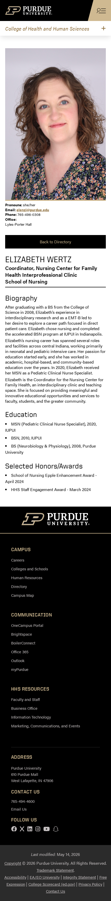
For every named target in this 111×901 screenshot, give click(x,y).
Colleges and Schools (29, 568)
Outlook (18, 660)
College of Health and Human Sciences (47, 28)
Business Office (24, 708)
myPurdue (19, 669)
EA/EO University (45, 877)
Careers (17, 560)
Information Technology (31, 717)
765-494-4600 (23, 801)
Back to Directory (55, 242)
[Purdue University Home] (55, 520)
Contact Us (55, 891)
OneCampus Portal (27, 625)
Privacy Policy (90, 884)
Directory (19, 586)
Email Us (19, 809)
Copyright (12, 863)
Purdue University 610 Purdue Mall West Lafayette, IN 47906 (32, 774)
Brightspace (21, 634)
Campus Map (22, 595)
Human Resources (26, 577)
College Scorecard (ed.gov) (51, 884)
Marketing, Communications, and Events (45, 725)
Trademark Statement (55, 870)
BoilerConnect (23, 642)
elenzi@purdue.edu (33, 209)
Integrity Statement (79, 877)
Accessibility (15, 877)
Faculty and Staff (25, 699)
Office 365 (19, 651)
